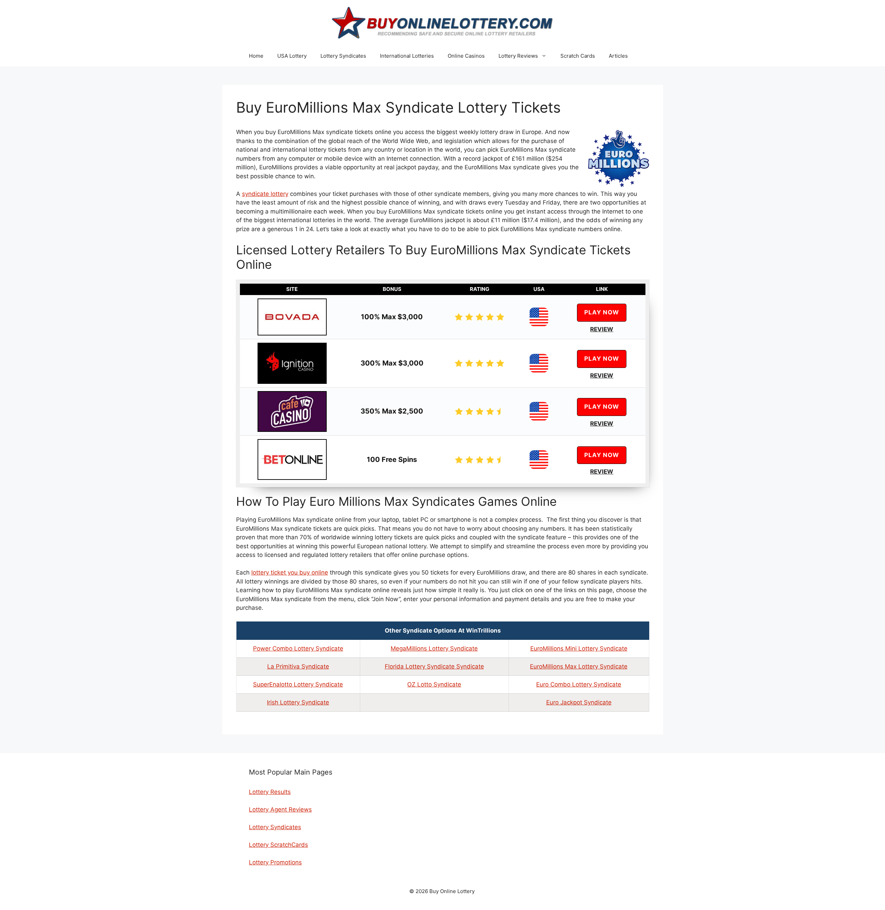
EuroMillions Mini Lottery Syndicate (578, 648)
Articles (618, 56)
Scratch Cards (577, 56)
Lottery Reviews (518, 56)
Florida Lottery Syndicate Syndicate (434, 666)
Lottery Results (270, 791)
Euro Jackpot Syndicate (579, 702)
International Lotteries (407, 56)
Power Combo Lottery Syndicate (298, 648)
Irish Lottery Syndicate (298, 702)
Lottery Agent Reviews (280, 809)
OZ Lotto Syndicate (434, 684)
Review (601, 329)
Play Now (601, 312)
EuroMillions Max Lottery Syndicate (578, 666)
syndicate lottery (265, 193)
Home (256, 56)
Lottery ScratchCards (278, 844)
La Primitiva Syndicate (298, 666)
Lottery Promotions (275, 862)
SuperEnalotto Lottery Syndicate (298, 684)
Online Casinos (466, 56)
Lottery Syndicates (343, 56)
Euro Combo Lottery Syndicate (578, 684)
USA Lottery (292, 56)
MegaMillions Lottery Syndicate (434, 648)
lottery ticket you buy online (289, 572)
